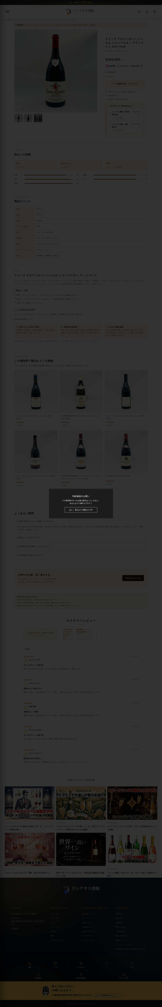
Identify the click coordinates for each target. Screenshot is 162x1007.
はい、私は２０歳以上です (81, 510)
